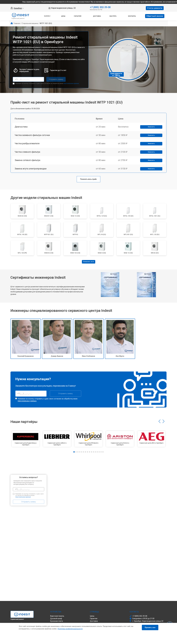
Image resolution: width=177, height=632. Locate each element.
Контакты (132, 16)
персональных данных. (71, 83)
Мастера (113, 16)
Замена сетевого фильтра (27, 160)
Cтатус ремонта (154, 8)
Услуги (46, 16)
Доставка (97, 16)
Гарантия (77, 16)
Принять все (150, 627)
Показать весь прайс (88, 179)
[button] (159, 421)
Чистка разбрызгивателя (27, 143)
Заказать (151, 127)
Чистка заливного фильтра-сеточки (32, 135)
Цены (63, 16)
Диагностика (21, 126)
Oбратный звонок (154, 16)
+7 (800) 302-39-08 (100, 7)
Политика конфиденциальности (70, 629)
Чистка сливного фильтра (27, 152)
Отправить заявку (56, 79)
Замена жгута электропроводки (30, 168)
